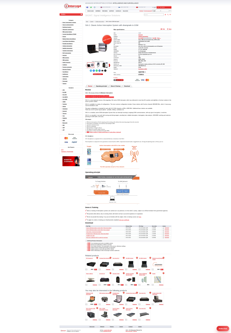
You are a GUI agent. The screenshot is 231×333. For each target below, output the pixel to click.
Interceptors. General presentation (93, 231)
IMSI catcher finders (67, 31)
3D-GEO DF (102, 273)
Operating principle (101, 86)
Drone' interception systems (69, 22)
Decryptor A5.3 (142, 308)
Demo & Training (115, 86)
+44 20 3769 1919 (106, 7)
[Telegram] (91, 71)
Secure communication (68, 24)
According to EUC (142, 69)
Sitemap (135, 331)
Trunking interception (68, 50)
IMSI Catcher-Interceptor (104, 293)
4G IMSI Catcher (143, 258)
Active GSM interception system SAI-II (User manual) (98, 229)
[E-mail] (102, 71)
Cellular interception (99, 21)
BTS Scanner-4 (89, 258)
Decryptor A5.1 (116, 258)
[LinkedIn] (99, 71)
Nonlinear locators (67, 27)
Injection (65, 55)
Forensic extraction (67, 67)
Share (170, 29)
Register (141, 10)
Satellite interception (67, 48)
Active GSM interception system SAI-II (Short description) (98, 227)
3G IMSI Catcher (129, 258)
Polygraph (65, 81)
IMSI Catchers (66, 57)
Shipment (98, 10)
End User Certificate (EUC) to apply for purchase (97, 237)
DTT (62, 149)
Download (127, 86)
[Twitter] (105, 71)
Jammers (65, 78)
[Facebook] (94, 71)
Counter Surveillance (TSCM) (69, 34)
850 (148, 38)
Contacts (118, 10)
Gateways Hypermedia (67, 151)
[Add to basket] (95, 269)
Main (87, 21)
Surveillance (65, 71)
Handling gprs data (90, 235)
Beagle (153, 273)
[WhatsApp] (97, 71)
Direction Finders (67, 69)
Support (111, 10)
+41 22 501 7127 (141, 7)
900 (144, 38)
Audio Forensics (66, 62)
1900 (151, 38)
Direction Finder (116, 273)
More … (159, 38)
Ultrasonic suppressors (68, 29)
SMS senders (66, 60)
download (167, 227)
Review (90, 86)
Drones (64, 36)
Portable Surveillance (68, 43)
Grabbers (65, 64)
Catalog (91, 21)
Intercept (140, 34)
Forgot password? (148, 10)
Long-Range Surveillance (69, 41)
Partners (104, 10)
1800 (146, 38)
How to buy (90, 10)
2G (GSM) (140, 38)
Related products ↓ (97, 74)
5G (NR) (154, 38)
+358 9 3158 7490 (124, 7)
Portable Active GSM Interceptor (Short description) (97, 233)
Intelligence (65, 74)
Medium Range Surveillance (69, 38)
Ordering (108, 269)
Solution (125, 10)
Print (164, 29)
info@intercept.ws (107, 331)
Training (64, 83)
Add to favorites (129, 331)
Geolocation (65, 76)
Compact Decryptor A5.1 (104, 258)
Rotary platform (89, 273)
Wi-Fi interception (67, 53)
